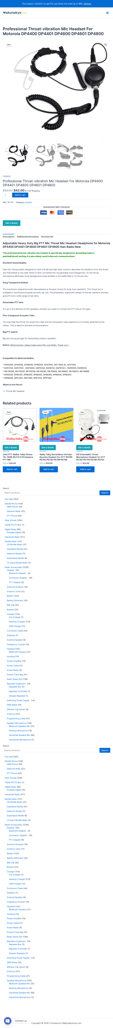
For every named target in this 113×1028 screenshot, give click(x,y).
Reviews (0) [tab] (47, 236)
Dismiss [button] (87, 3)
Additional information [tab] (28, 236)
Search (6, 488)
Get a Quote (12, 223)
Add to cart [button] (12, 469)
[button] (105, 44)
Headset (7, 176)
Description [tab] (8, 236)
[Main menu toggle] (107, 12)
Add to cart (20, 195)
